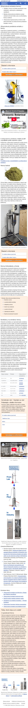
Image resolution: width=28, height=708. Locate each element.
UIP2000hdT (21, 386)
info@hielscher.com (22, 1)
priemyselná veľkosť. (16, 696)
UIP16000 (21, 393)
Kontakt (23, 703)
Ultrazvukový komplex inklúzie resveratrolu (15, 604)
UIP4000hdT (21, 388)
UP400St (21, 384)
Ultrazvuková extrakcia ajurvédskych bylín (15, 606)
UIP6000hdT (21, 390)
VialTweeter (21, 378)
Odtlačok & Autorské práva (18, 701)
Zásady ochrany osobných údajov (11, 703)
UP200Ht (21, 382)
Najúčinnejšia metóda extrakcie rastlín (14, 598)
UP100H (21, 380)
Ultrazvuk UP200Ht (9, 106)
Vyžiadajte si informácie (14, 74)
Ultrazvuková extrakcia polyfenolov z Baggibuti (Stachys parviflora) (15, 593)
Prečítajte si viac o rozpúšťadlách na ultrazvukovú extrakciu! (14, 161)
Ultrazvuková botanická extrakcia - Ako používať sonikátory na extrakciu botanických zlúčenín (14, 131)
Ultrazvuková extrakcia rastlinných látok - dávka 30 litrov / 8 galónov (14, 459)
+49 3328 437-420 (5, 1)
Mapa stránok (6, 701)
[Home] (4, 3)
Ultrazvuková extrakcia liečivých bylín (13, 596)
